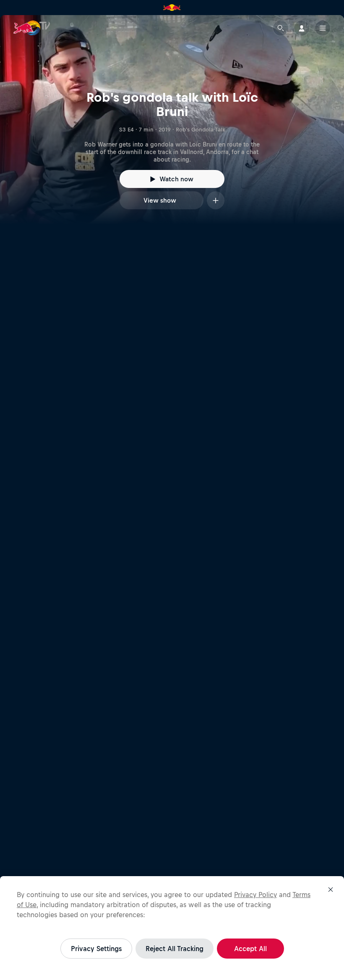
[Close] (330, 889)
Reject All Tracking (174, 948)
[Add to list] (215, 200)
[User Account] (302, 28)
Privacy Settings (96, 948)
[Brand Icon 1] (172, 7)
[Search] (281, 28)
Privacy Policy (255, 894)
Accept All (250, 948)
